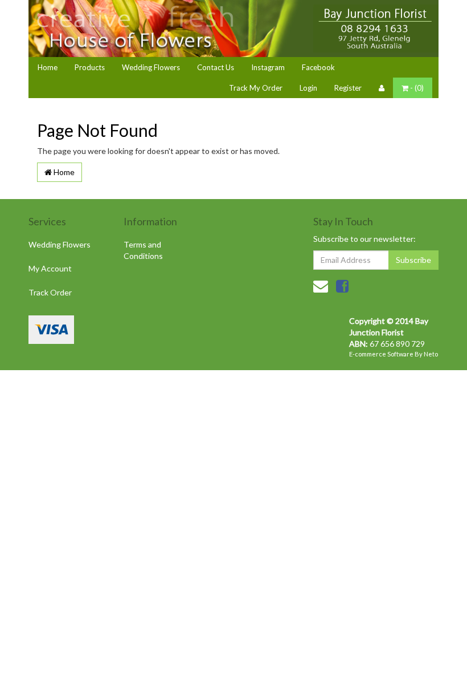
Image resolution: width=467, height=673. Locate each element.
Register (348, 87)
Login (308, 87)
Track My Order (255, 87)
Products (90, 67)
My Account (50, 268)
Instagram (268, 67)
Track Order (50, 292)
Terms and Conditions (143, 250)
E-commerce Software (381, 354)
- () (416, 87)
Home (48, 67)
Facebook (318, 67)
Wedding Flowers (151, 67)
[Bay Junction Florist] (376, 28)
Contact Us (215, 67)
